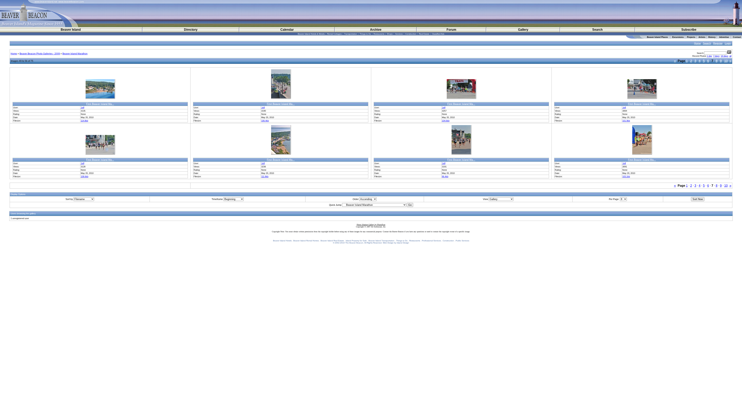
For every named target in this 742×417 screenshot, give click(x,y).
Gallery (523, 29)
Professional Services (431, 241)
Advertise (724, 37)
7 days (716, 56)
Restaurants (379, 34)
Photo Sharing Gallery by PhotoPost (371, 225)
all (730, 56)
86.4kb (445, 176)
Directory (190, 29)
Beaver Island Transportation (381, 241)
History (712, 37)
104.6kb (445, 121)
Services (399, 34)
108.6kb (84, 176)
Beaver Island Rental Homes (306, 241)
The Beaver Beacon (354, 243)
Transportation (350, 34)
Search (597, 29)
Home (697, 43)
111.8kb (264, 176)
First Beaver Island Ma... (100, 104)
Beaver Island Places (657, 37)
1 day (709, 56)
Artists (702, 37)
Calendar (287, 29)
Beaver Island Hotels (282, 241)
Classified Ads (438, 34)
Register (717, 43)
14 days (724, 56)
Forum (451, 29)
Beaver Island (71, 29)
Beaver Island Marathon (75, 53)
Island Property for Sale (356, 241)
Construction (410, 34)
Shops (390, 34)
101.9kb (626, 121)
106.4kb (265, 121)
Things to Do (365, 34)
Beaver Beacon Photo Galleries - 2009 (40, 53)
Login (728, 43)
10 (726, 61)
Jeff (82, 107)
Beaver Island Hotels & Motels (311, 34)
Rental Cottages (334, 34)
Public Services (462, 241)
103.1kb (626, 176)
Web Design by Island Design (396, 243)
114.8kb (84, 121)
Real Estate (424, 34)
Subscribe (688, 29)
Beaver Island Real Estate (332, 241)
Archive (375, 29)
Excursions (678, 37)
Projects (691, 37)
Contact (737, 37)
